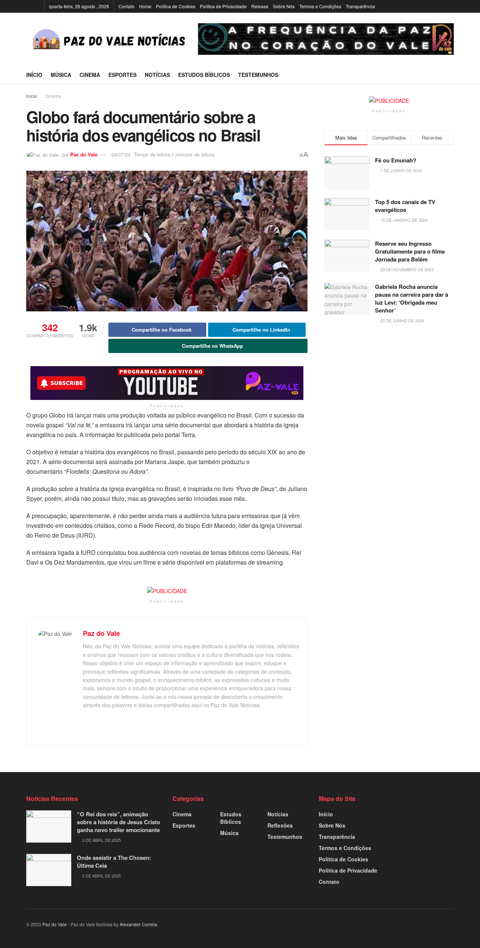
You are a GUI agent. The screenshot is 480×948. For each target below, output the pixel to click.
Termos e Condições (320, 6)
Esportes (122, 74)
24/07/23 (120, 154)
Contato (126, 6)
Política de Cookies (175, 6)
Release (259, 6)
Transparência (360, 6)
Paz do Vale (84, 154)
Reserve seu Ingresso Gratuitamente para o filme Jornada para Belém (410, 251)
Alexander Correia (138, 924)
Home (145, 6)
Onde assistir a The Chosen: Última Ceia (114, 861)
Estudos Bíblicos (204, 74)
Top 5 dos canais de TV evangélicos (405, 206)
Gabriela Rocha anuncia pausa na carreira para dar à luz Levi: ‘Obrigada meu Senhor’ (411, 298)
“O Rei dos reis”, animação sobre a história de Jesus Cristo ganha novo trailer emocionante (118, 822)
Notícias (157, 74)
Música (61, 74)
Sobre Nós (284, 6)
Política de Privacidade (223, 6)
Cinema (90, 74)
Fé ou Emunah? (395, 160)
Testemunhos (258, 74)
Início (34, 74)
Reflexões (280, 825)
